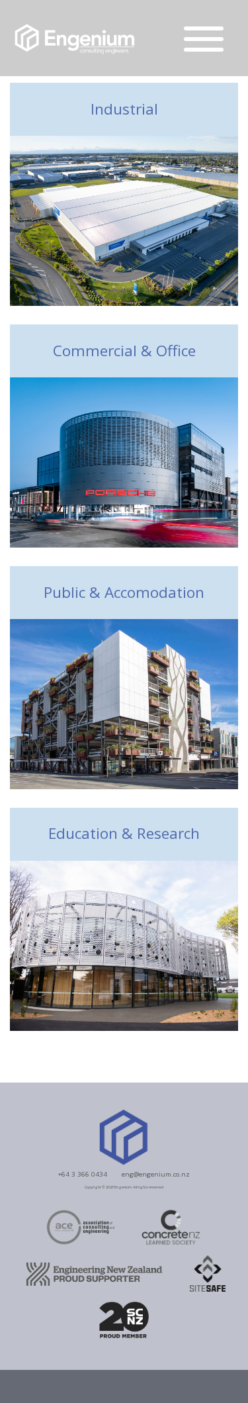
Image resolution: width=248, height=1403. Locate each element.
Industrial (124, 109)
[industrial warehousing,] (124, 219)
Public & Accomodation (124, 593)
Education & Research (124, 834)
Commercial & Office (124, 351)
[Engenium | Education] (124, 944)
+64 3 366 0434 (82, 1174)
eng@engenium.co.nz (156, 1174)
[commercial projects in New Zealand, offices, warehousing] (124, 461)
